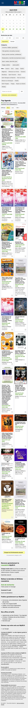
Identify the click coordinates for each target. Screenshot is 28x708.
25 (6, 29)
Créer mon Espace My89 (9, 603)
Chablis (16, 80)
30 (23, 29)
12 (10, 23)
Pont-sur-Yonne (21, 77)
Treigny (12, 83)
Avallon (22, 68)
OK (23, 38)
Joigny (17, 68)
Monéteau (4, 74)
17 (2, 26)
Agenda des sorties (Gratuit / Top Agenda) (14, 615)
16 (23, 23)
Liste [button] (12, 107)
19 (10, 26)
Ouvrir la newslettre (6, 592)
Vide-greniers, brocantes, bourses (11, 51)
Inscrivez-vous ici (6, 574)
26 (10, 29)
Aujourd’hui (5, 41)
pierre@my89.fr (5, 664)
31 (2, 32)
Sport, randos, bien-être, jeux (9, 61)
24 (3, 29)
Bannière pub (6, 620)
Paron (19, 74)
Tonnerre (23, 71)
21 (16, 26)
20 (13, 26)
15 (20, 23)
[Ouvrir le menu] (2, 3)
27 (13, 29)
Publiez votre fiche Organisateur (11, 605)
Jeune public (16, 65)
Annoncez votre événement (9, 95)
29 (20, 29)
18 (6, 26)
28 (17, 29)
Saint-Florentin (12, 74)
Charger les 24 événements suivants (13, 552)
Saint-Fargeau (5, 83)
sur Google (5, 628)
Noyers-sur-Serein (20, 83)
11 (6, 23)
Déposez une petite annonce (10, 607)
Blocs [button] (8, 107)
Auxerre (7, 68)
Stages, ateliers (6, 65)
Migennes (4, 71)
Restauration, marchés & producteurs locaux (13, 58)
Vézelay (4, 86)
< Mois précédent (9, 12)
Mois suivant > (18, 12)
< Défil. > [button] (18, 107)
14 (16, 23)
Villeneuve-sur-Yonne (13, 71)
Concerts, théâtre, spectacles (9, 47)
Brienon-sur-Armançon (7, 80)
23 (23, 26)
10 (2, 23)
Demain (12, 41)
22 (20, 26)
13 (13, 23)
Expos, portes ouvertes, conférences (11, 54)
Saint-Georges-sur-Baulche (8, 77)
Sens (12, 68)
